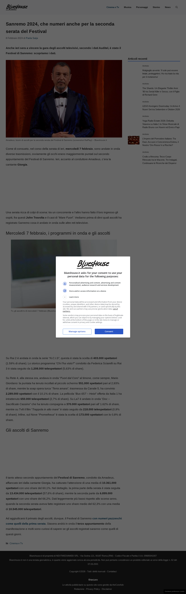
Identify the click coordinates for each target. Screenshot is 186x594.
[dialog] (93, 297)
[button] (93, 297)
